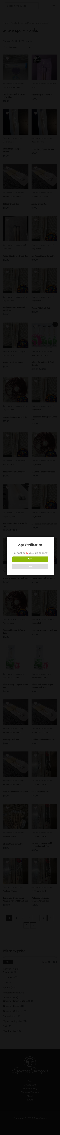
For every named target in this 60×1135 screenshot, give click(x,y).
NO (30, 566)
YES (30, 559)
